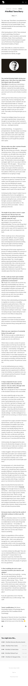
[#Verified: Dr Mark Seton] (14, 649)
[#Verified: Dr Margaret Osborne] (14, 657)
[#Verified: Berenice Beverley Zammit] (14, 642)
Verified (20, 8)
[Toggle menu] (26, 2)
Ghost (16, 676)
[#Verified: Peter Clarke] (14, 646)
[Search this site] (23, 2)
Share (13, 15)
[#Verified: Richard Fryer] (14, 653)
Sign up (14, 672)
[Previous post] (2, 626)
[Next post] (26, 626)
